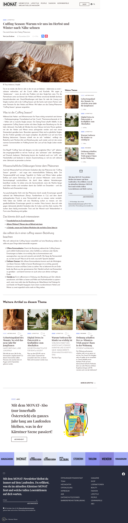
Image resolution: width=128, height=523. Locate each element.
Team (63, 481)
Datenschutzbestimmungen (76, 203)
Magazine (95, 478)
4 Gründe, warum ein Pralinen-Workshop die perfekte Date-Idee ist (32, 227)
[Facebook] (43, 36)
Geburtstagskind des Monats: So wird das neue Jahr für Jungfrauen (89, 102)
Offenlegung (66, 488)
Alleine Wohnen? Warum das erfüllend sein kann (24, 224)
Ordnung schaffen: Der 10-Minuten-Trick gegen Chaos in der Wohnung (89, 154)
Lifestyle (35, 3)
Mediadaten (66, 484)
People (44, 3)
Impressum (65, 491)
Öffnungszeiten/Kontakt (72, 478)
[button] (4, 519)
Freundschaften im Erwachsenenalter (20, 221)
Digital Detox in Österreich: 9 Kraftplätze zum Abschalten (87, 120)
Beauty (94, 488)
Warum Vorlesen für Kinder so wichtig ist (88, 137)
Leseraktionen (97, 484)
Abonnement (19, 439)
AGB (62, 494)
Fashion (52, 3)
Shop (84, 4)
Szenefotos (24, 3)
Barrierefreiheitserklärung (73, 500)
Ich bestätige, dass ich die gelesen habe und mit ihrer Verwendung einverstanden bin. (80, 204)
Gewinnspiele (63, 3)
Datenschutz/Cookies (70, 497)
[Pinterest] (46, 36)
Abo (92, 504)
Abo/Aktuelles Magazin (29, 5)
